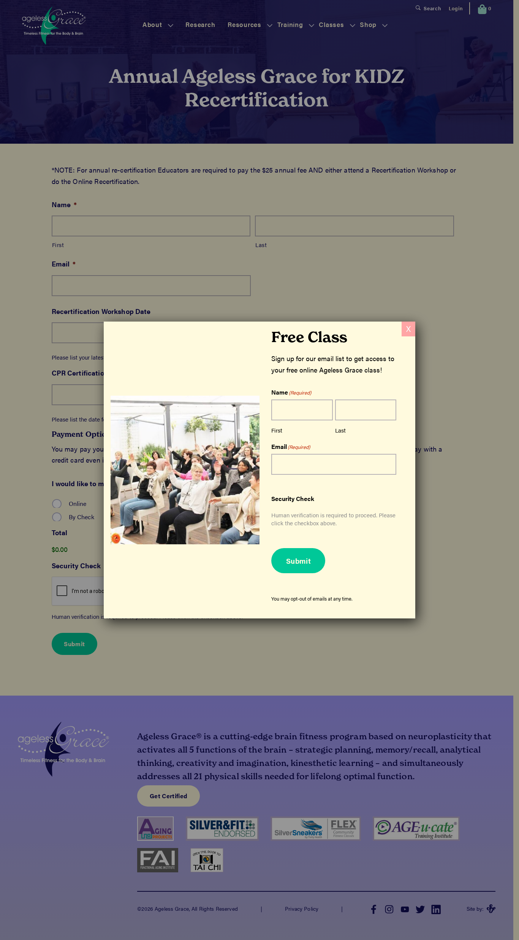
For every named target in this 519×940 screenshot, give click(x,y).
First (276, 430)
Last (340, 430)
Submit (298, 560)
